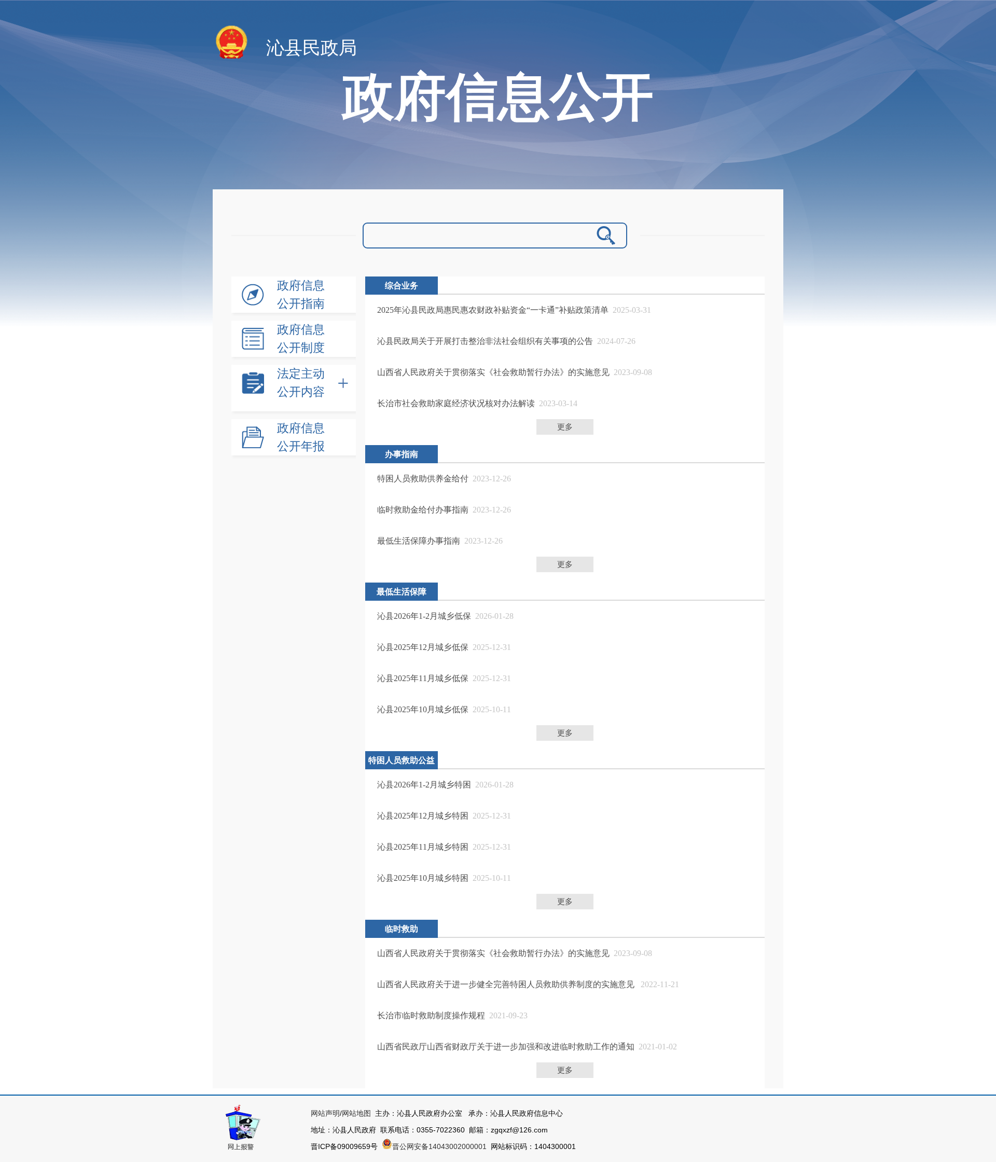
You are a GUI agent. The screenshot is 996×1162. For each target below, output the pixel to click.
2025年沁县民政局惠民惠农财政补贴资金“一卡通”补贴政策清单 (492, 310)
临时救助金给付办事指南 (422, 509)
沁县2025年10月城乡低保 (422, 709)
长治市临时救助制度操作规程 (431, 1015)
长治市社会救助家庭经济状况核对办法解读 (456, 403)
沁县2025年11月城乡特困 (422, 846)
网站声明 (325, 1113)
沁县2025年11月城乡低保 (422, 678)
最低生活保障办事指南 (418, 540)
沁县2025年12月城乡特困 (422, 815)
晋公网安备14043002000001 (441, 1146)
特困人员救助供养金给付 (422, 478)
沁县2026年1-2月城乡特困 (424, 784)
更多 (565, 427)
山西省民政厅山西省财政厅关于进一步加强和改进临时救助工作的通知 (505, 1046)
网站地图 (356, 1113)
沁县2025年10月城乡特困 (422, 878)
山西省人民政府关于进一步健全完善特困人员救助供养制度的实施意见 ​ (507, 984)
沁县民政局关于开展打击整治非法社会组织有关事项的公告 (485, 341)
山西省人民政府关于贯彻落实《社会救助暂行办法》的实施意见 (493, 372)
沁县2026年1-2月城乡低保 (424, 616)
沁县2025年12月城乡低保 (422, 647)
